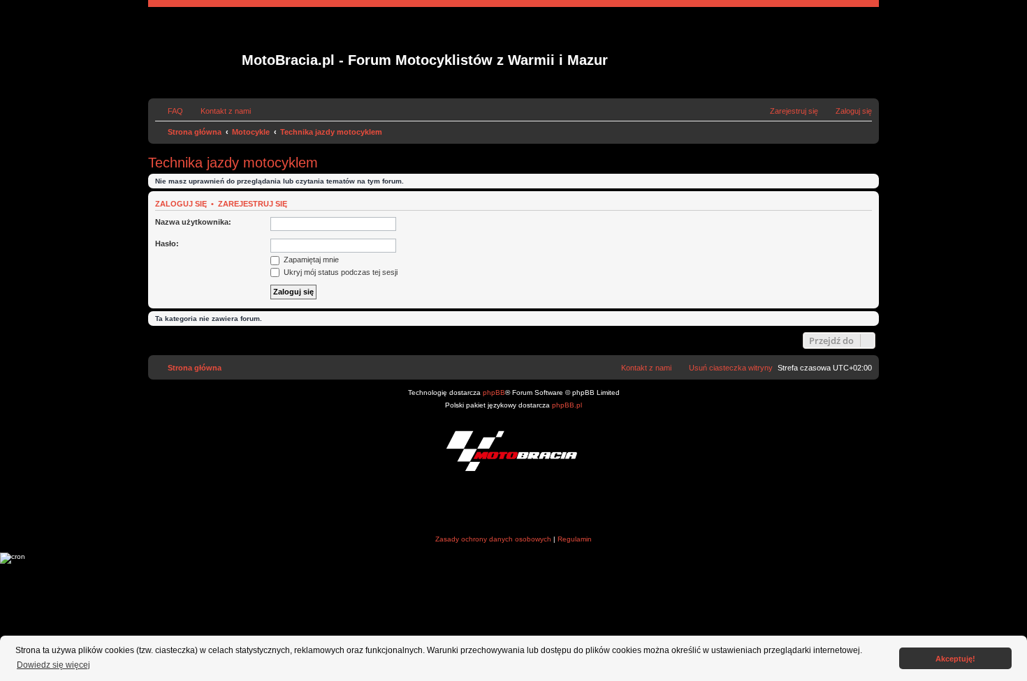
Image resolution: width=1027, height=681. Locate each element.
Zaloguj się (181, 204)
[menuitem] (169, 111)
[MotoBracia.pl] (513, 450)
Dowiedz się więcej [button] (53, 665)
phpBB (494, 392)
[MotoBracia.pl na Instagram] (514, 505)
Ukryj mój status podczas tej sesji (340, 272)
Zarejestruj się (252, 204)
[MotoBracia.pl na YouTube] (540, 505)
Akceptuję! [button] (955, 658)
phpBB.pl (567, 405)
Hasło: (167, 243)
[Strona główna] (197, 53)
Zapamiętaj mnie (310, 259)
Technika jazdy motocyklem (233, 162)
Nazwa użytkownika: (193, 222)
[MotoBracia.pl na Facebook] (487, 505)
